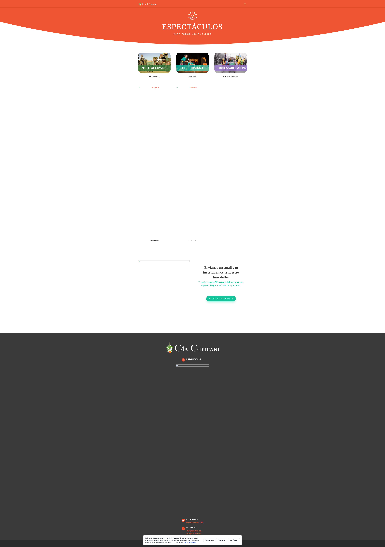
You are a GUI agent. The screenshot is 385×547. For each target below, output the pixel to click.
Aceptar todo (209, 540)
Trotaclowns (154, 76)
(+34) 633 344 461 (193, 531)
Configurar (234, 540)
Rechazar (221, 540)
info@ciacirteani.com (194, 523)
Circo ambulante (230, 76)
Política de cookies (190, 542)
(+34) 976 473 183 (193, 534)
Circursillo (192, 76)
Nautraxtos (192, 240)
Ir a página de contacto (221, 298)
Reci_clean (154, 240)
